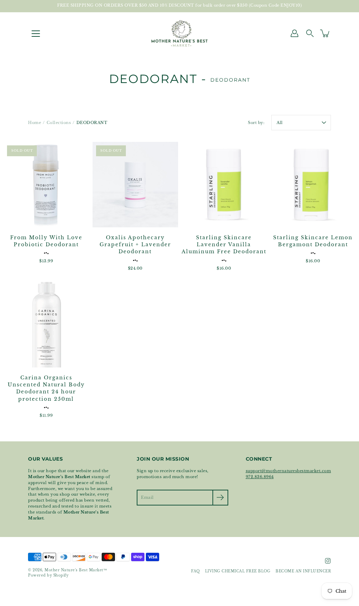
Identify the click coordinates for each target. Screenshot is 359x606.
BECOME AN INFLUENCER (303, 571)
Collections (59, 122)
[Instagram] (328, 561)
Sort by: (256, 122)
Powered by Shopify (48, 575)
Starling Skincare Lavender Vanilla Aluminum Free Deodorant (224, 245)
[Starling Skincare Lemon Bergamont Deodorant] (313, 184)
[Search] (310, 33)
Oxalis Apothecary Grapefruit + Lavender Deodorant (135, 245)
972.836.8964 (260, 476)
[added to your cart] (325, 33)
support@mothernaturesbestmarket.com (288, 470)
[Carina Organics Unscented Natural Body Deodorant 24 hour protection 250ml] (46, 324)
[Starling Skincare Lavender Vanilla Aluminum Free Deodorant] (224, 184)
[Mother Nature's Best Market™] (179, 33)
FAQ (195, 571)
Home (34, 122)
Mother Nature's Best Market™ (76, 570)
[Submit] (220, 497)
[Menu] (35, 33)
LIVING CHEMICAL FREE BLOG (238, 571)
